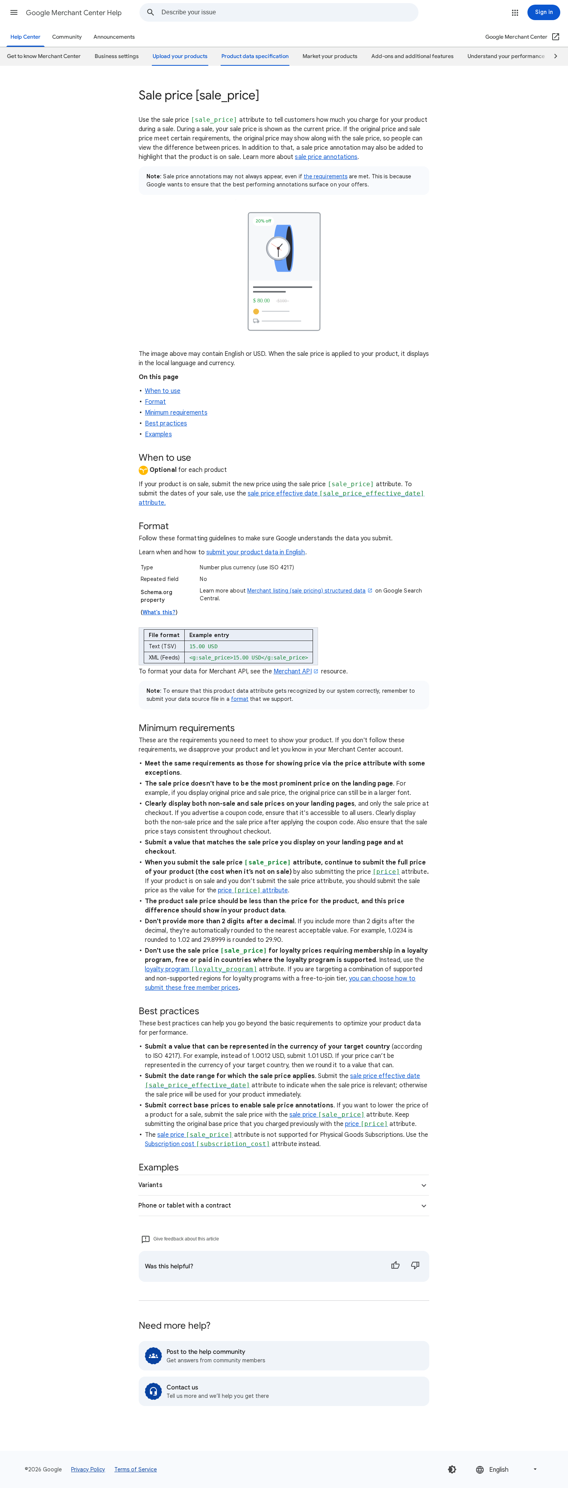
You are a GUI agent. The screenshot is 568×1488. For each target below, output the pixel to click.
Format (155, 402)
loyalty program (201, 969)
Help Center (25, 37)
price (366, 1124)
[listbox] (507, 1469)
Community (67, 37)
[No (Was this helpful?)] (415, 1266)
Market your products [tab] (330, 56)
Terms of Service (135, 1469)
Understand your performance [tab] (506, 56)
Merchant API (293, 671)
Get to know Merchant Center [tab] (44, 56)
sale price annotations (326, 157)
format (239, 698)
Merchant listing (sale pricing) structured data (306, 590)
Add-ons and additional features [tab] (412, 56)
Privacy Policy (88, 1469)
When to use (162, 391)
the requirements (325, 176)
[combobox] (290, 12)
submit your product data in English (255, 552)
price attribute (253, 890)
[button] (14, 12)
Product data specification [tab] (255, 56)
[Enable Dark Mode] (452, 1469)
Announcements (114, 37)
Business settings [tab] (117, 56)
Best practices (166, 423)
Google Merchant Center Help (74, 13)
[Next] (552, 56)
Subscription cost (207, 1144)
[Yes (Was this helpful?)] (395, 1266)
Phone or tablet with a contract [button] (184, 1206)
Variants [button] (150, 1185)
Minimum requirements (176, 413)
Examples (158, 434)
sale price (327, 1115)
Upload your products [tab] (180, 56)
